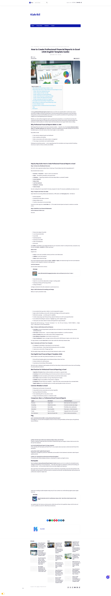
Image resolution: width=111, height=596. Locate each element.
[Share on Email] (54, 520)
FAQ (34, 107)
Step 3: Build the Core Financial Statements (42, 94)
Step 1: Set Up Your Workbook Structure (42, 91)
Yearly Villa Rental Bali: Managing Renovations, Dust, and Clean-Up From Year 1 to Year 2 (55, 273)
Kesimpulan (35, 108)
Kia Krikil (42, 529)
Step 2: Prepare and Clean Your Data (41, 93)
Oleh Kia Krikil (33, 58)
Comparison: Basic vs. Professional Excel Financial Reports (44, 105)
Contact (52, 25)
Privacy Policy (39, 25)
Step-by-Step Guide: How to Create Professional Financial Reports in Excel (47, 89)
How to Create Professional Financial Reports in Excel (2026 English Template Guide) (55, 51)
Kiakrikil (35, 14)
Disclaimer (47, 25)
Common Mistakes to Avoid (38, 104)
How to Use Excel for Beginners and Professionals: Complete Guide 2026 (58, 558)
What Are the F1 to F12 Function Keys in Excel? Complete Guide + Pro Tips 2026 (59, 565)
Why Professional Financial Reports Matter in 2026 (43, 88)
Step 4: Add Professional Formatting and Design (43, 96)
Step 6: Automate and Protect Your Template (43, 99)
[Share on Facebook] (48, 520)
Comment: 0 (77, 58)
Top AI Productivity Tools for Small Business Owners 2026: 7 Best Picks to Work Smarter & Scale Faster (57, 498)
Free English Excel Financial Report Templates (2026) (43, 101)
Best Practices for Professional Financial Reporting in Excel (44, 102)
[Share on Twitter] (50, 520)
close (23, 588)
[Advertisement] (60, 15)
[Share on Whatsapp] (52, 520)
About (33, 25)
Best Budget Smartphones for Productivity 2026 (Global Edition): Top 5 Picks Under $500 (42, 569)
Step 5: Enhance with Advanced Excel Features (43, 97)
